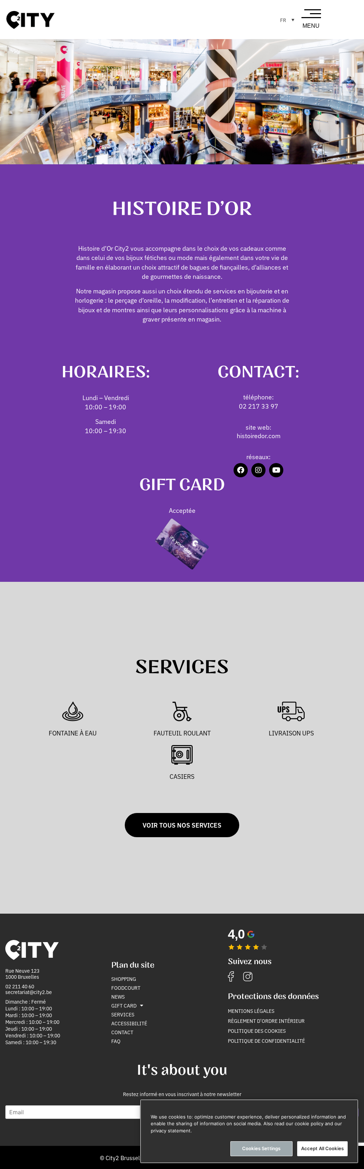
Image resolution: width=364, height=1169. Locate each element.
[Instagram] (258, 470)
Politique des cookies (257, 1030)
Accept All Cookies (322, 1148)
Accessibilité (129, 1023)
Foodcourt (125, 987)
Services (122, 1014)
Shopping (123, 978)
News (118, 996)
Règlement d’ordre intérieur (266, 1020)
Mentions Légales (251, 1010)
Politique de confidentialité (266, 1040)
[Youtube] (276, 470)
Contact (122, 1032)
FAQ (116, 1041)
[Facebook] (241, 470)
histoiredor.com (258, 435)
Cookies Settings (261, 1148)
